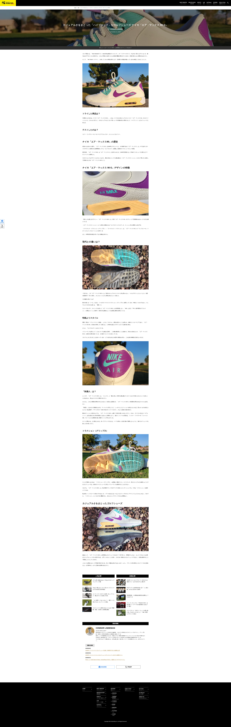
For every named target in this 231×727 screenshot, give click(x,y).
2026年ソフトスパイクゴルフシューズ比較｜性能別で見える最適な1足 (102, 650)
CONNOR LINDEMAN (116, 29)
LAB (78, 7)
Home (75, 7)
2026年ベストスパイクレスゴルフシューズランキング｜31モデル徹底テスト (104, 655)
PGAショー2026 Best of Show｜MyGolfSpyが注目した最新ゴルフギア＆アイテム (105, 659)
